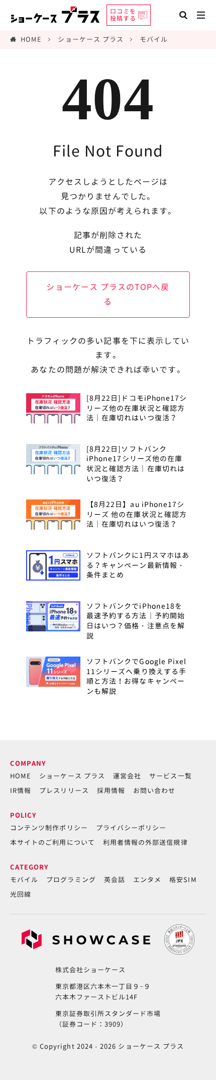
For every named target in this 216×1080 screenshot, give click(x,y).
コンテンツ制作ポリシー (49, 827)
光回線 (20, 894)
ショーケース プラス (91, 39)
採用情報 (111, 790)
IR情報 (20, 790)
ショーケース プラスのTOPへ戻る (107, 294)
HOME (31, 39)
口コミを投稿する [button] (123, 15)
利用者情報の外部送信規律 (145, 842)
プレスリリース (63, 790)
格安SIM (182, 879)
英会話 (114, 879)
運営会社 (127, 775)
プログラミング (70, 879)
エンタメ (147, 879)
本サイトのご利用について (52, 842)
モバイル (154, 39)
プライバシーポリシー (131, 827)
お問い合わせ (154, 790)
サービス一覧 (170, 775)
